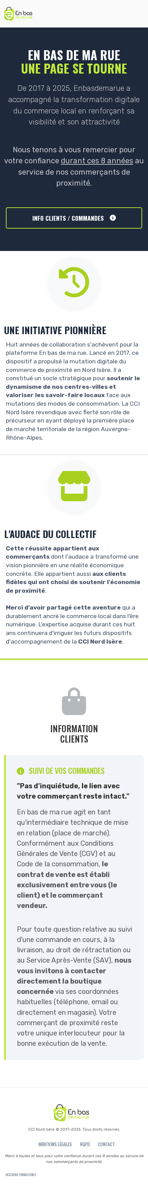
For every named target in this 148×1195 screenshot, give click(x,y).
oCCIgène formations (21, 1174)
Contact (106, 1144)
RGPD (85, 1144)
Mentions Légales (55, 1144)
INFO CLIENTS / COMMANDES (68, 217)
